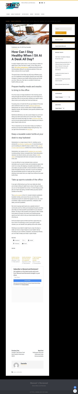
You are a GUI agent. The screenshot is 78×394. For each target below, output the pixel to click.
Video (42, 14)
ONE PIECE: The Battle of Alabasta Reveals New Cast (62, 57)
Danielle (28, 47)
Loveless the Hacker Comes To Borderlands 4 (62, 74)
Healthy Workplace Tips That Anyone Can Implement (26, 259)
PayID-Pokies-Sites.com (60, 46)
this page (29, 129)
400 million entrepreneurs (21, 67)
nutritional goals (36, 118)
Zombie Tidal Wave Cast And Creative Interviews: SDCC (18, 354)
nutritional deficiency (34, 105)
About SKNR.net (15, 14)
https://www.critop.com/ (39, 392)
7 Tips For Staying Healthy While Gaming (37, 259)
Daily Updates (16, 21)
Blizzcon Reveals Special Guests (62, 84)
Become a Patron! (59, 39)
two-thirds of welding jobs (25, 144)
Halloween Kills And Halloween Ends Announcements (38, 354)
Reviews (37, 14)
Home (8, 14)
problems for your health (35, 151)
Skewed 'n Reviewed (39, 383)
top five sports (18, 195)
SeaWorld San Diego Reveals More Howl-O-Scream (62, 79)
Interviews (25, 14)
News (31, 14)
